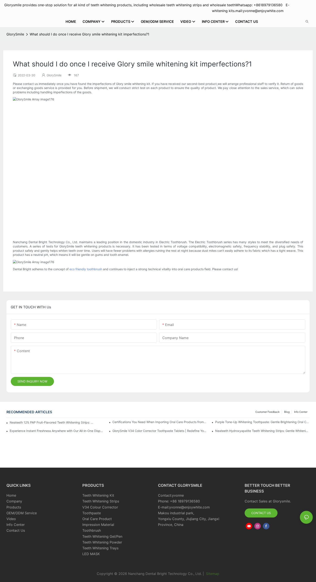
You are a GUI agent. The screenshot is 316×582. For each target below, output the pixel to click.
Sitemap (212, 573)
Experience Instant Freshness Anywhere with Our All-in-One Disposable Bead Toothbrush (57, 431)
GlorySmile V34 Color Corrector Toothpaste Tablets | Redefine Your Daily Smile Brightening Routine (159, 431)
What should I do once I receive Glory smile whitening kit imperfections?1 (89, 34)
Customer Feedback (267, 411)
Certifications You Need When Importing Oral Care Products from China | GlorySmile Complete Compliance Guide (159, 422)
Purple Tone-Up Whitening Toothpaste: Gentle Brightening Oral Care (262, 422)
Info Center (300, 411)
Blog (287, 411)
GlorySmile (15, 34)
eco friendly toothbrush (85, 269)
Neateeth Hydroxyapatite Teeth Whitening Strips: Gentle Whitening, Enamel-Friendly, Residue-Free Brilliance (262, 431)
